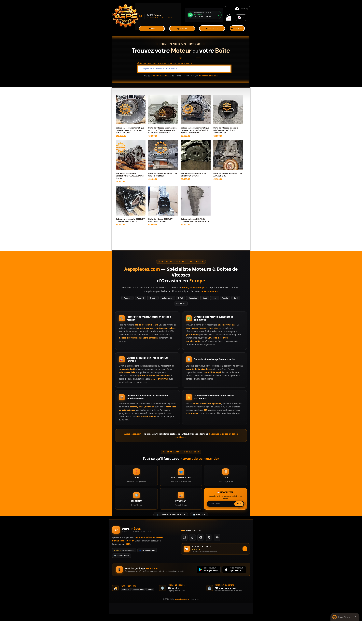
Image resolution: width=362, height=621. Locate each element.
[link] (228, 17)
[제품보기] (131, 109)
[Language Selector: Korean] (241, 17)
